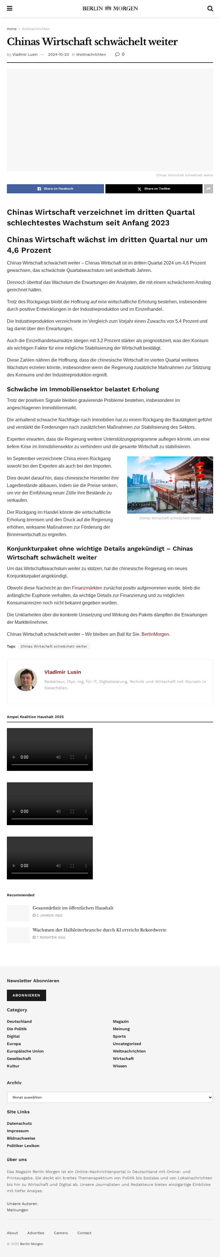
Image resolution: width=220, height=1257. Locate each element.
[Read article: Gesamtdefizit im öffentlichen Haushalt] (18, 913)
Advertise (35, 1233)
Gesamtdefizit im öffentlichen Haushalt (73, 908)
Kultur (13, 1066)
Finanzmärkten (87, 588)
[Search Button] (210, 8)
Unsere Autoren (22, 1203)
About (12, 1233)
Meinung (121, 1029)
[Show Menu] (9, 8)
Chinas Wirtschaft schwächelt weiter (54, 646)
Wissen (120, 1066)
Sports (119, 1036)
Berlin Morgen (31, 1244)
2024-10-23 (58, 54)
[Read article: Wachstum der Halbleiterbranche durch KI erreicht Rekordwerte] (18, 935)
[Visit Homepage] (110, 8)
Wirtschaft (123, 1058)
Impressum (18, 1130)
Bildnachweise (21, 1138)
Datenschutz (19, 1123)
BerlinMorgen (155, 634)
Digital (13, 1036)
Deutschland (19, 1021)
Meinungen (17, 1210)
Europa (14, 1043)
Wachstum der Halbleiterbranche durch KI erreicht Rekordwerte (99, 930)
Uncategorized (127, 1043)
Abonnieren (26, 995)
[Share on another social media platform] (208, 188)
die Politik (17, 1029)
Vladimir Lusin (25, 54)
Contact (84, 1233)
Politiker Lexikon (23, 1145)
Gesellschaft (19, 1058)
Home (12, 29)
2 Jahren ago (49, 915)
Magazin (121, 1021)
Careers (61, 1233)
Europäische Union (25, 1051)
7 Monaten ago (50, 937)
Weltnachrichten (36, 29)
